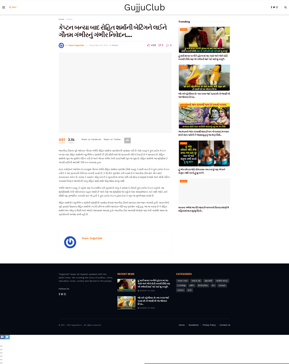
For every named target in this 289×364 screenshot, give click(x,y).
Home (61, 19)
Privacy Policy (209, 325)
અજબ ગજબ (183, 281)
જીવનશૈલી (208, 281)
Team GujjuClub (76, 45)
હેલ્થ (189, 290)
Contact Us (225, 325)
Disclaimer (194, 325)
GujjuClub (144, 7)
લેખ (213, 285)
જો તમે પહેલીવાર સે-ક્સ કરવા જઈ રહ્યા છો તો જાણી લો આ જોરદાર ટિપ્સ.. (153, 300)
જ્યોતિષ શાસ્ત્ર (222, 281)
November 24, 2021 (98, 45)
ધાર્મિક (192, 285)
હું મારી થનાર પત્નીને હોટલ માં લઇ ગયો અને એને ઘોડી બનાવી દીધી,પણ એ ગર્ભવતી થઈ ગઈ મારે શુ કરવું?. (154, 283)
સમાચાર (70, 19)
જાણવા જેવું (196, 281)
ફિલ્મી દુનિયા (203, 285)
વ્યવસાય (222, 285)
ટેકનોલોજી (181, 285)
